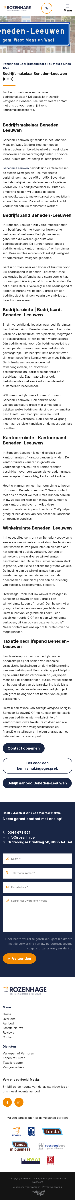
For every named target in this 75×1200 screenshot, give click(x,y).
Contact (8, 1037)
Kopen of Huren (14, 1058)
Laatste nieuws (13, 1028)
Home (7, 1014)
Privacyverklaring (52, 1187)
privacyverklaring (59, 948)
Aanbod (8, 1023)
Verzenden (21, 958)
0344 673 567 (19, 832)
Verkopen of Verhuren (18, 1053)
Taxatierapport (13, 1062)
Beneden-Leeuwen (16, 168)
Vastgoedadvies (13, 1067)
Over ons (9, 1019)
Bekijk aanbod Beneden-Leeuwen (37, 783)
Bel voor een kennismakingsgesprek (37, 766)
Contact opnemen (24, 748)
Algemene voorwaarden (26, 1187)
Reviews (8, 1032)
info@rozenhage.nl (22, 837)
